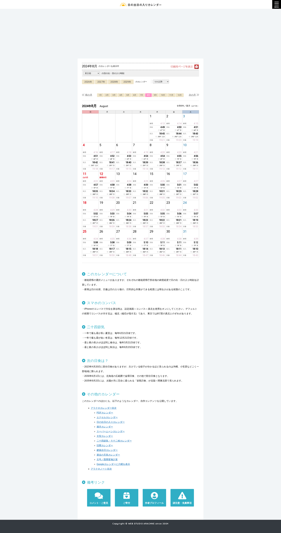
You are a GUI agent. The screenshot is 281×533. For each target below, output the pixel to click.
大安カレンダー (105, 436)
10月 (163, 95)
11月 (171, 95)
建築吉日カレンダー (107, 450)
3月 (114, 95)
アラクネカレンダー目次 (103, 408)
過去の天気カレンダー (108, 455)
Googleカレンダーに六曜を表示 (113, 464)
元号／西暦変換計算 (107, 459)
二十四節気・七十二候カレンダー (114, 441)
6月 (134, 95)
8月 (148, 95)
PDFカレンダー (105, 412)
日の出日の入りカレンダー (111, 422)
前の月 (88, 94)
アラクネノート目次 (101, 469)
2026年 (88, 81)
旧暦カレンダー (105, 445)
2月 (107, 95)
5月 (127, 95)
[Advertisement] (140, 33)
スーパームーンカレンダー (111, 431)
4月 (120, 95)
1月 (100, 95)
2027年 (101, 81)
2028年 (114, 81)
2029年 (127, 81)
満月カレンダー (105, 426)
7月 (141, 95)
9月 (155, 95)
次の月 (192, 94)
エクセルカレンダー (107, 417)
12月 (180, 95)
